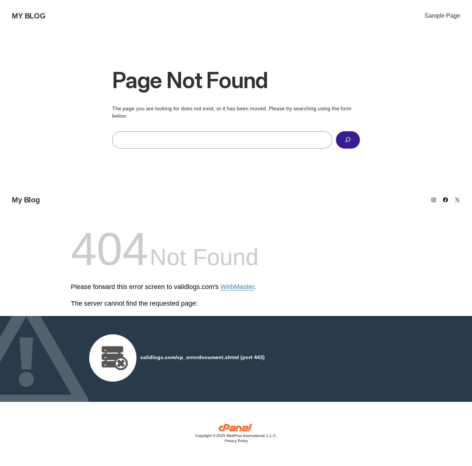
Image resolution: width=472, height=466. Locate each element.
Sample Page (442, 16)
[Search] (348, 140)
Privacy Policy (236, 441)
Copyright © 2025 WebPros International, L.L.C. (236, 436)
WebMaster (237, 287)
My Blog (28, 16)
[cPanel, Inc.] (236, 429)
